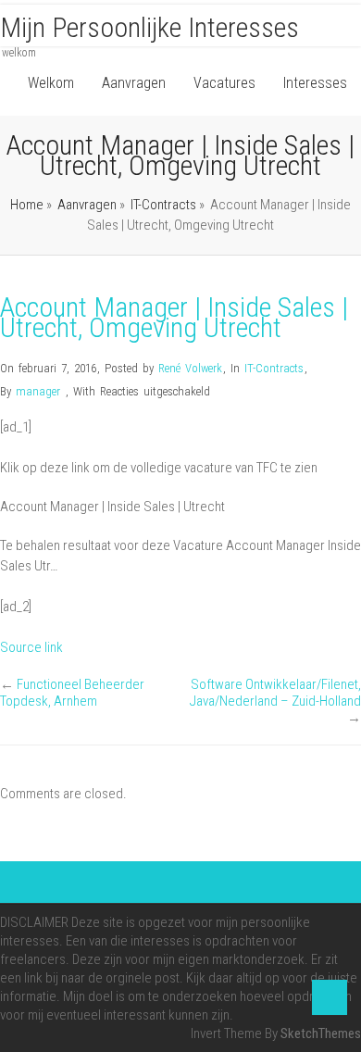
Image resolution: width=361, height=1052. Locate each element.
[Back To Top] (329, 997)
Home (27, 204)
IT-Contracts (163, 204)
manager (38, 391)
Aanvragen (134, 83)
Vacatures (224, 83)
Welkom (51, 83)
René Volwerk (190, 368)
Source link (31, 647)
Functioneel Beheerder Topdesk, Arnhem (72, 692)
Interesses (315, 83)
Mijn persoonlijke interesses (149, 27)
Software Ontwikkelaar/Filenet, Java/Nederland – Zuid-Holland (275, 692)
